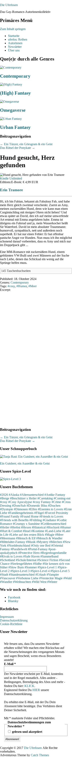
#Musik (31, 542)
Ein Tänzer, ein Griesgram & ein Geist (26, 144)
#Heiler (4, 527)
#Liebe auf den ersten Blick (26, 534)
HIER (36, 690)
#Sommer (31, 567)
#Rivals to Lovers (11, 556)
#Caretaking (45, 498)
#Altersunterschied (32, 494)
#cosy (3, 502)
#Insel (26, 531)
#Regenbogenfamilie (53, 552)
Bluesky (13, 601)
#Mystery (42, 542)
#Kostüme (37, 531)
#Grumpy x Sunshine (26, 523)
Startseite (13, 36)
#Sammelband (49, 556)
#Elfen (33, 509)
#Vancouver (7, 578)
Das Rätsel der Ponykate (17, 147)
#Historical (39, 527)
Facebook (14, 597)
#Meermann (7, 538)
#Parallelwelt (19, 549)
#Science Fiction (47, 560)
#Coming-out (62, 498)
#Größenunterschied (53, 523)
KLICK (29, 686)
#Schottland (7, 560)
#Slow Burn (16, 567)
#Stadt (4, 574)
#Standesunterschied (22, 574)
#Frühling (35, 520)
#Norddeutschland (18, 545)
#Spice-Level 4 (40, 571)
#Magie (49, 534)
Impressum (7, 616)
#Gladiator (49, 520)
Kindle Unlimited (11, 178)
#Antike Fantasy (54, 494)
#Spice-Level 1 (47, 567)
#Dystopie (6, 509)
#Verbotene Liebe (27, 578)
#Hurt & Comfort (11, 531)
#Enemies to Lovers (50, 509)
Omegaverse (13, 110)
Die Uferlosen (9, 5)
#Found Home (29, 516)
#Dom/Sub (19, 505)
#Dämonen (21, 509)
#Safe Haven (31, 556)
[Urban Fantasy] (11, 118)
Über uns (14, 50)
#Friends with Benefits (14, 520)
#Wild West (39, 582)
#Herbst (15, 527)
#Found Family (9, 516)
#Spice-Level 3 (20, 571)
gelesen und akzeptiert (26, 731)
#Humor (65, 527)
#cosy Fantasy (42, 502)
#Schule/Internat (26, 560)
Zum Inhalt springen (13, 29)
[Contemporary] (10, 67)
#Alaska (14, 494)
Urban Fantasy (15, 127)
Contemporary (15, 76)
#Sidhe (37, 563)
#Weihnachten (22, 582)
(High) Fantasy (15, 93)
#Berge (4, 498)
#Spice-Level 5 (60, 571)
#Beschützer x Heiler (23, 498)
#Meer (59, 534)
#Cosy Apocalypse (20, 502)
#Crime (56, 502)
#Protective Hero (29, 552)
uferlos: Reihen (17, 39)
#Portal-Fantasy (38, 549)
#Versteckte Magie (51, 578)
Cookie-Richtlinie (11, 624)
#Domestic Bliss (37, 505)
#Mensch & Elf (25, 538)
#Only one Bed (40, 545)
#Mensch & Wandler (49, 538)
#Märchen (55, 542)
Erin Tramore (11, 190)
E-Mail (10, 664)
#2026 (4, 494)
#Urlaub (40, 574)
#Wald (67, 578)
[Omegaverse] (9, 101)
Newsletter (15, 46)
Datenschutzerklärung (14, 620)
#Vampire (53, 574)
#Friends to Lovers (51, 516)
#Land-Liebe (53, 531)
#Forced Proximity (56, 513)
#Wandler (6, 582)
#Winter (52, 582)
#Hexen (26, 527)
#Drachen (54, 505)
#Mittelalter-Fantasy (12, 542)
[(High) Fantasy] (11, 84)
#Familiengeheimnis (20, 513)
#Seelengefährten (21, 563)
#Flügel (39, 513)
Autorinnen (15, 43)
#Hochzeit (52, 527)
